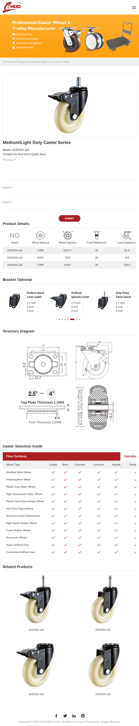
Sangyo (104, 721)
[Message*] (69, 171)
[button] (59, 319)
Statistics (115, 721)
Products (21, 61)
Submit (69, 218)
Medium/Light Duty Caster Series (50, 61)
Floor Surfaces (16, 456)
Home (9, 61)
